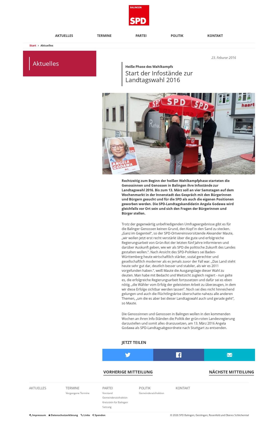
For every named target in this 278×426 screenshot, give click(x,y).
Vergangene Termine (78, 393)
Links (86, 415)
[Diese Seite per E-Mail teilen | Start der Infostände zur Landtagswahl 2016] (229, 355)
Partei (141, 35)
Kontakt (215, 35)
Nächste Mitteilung (231, 372)
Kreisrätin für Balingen (115, 402)
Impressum (39, 415)
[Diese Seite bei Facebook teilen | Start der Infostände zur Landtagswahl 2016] (178, 355)
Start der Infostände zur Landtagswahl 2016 (159, 76)
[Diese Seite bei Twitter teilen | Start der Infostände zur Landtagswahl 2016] (127, 355)
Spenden (99, 415)
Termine (104, 35)
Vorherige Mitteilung (128, 372)
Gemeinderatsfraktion (114, 397)
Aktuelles (64, 35)
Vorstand (107, 393)
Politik (177, 35)
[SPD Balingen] (139, 15)
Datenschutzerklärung (64, 415)
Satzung (107, 407)
